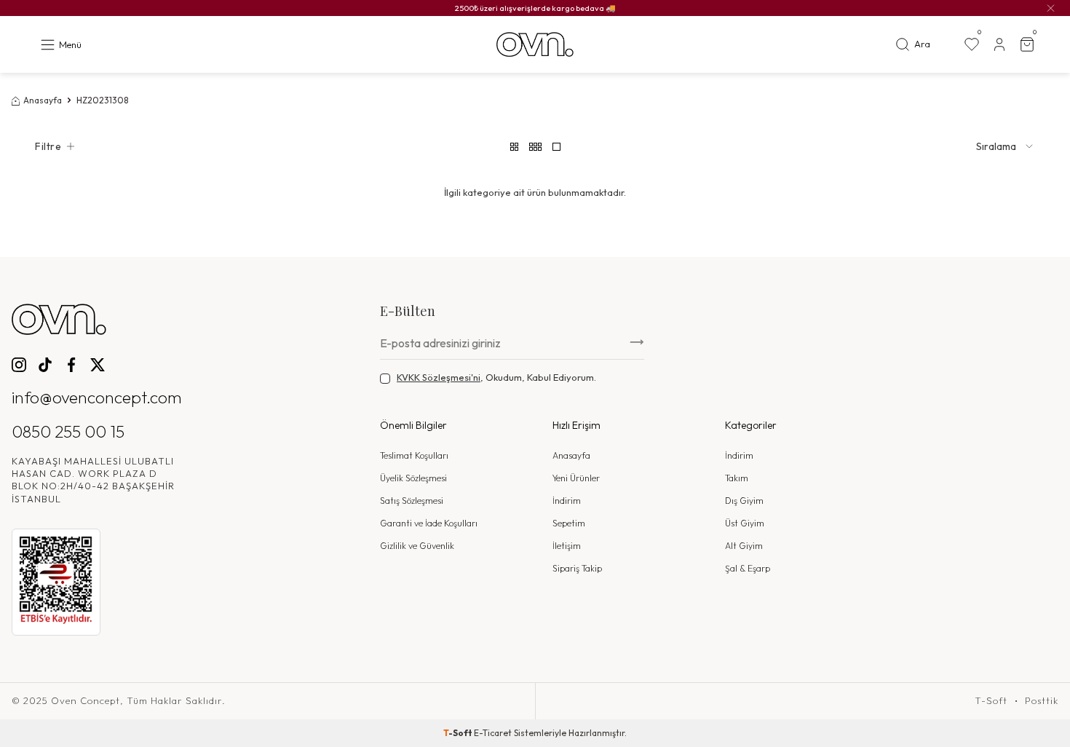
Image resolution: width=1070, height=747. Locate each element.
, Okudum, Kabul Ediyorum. (496, 377)
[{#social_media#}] (19, 364)
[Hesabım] (999, 44)
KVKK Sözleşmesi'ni (438, 377)
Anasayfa (42, 100)
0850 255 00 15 (68, 431)
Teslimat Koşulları (414, 455)
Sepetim (568, 523)
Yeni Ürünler (576, 478)
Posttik (1041, 701)
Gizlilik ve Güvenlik (417, 545)
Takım (736, 478)
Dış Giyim (744, 500)
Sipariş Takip (577, 568)
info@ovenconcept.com (97, 397)
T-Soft (991, 701)
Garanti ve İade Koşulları (428, 523)
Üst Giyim (744, 523)
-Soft (458, 732)
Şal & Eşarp (747, 568)
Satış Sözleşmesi (411, 500)
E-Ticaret (493, 732)
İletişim (566, 545)
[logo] (535, 45)
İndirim (566, 500)
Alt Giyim (744, 545)
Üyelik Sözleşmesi (413, 478)
